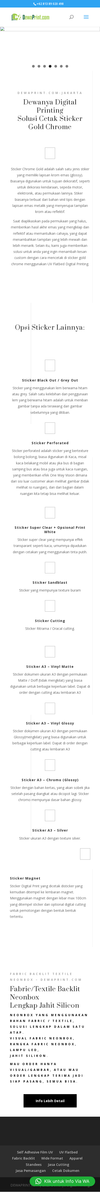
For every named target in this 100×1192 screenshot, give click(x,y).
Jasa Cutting (58, 1164)
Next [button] (94, 42)
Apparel (76, 1158)
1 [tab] (33, 66)
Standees (34, 1164)
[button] (62, 1181)
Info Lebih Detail (50, 1101)
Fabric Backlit (23, 1158)
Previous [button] (6, 42)
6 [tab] (61, 66)
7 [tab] (67, 66)
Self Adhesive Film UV (35, 1152)
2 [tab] (39, 66)
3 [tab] (44, 66)
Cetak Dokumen (65, 1170)
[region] (50, 43)
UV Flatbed (68, 1152)
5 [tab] (55, 66)
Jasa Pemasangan (31, 1170)
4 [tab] (50, 66)
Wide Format (52, 1158)
